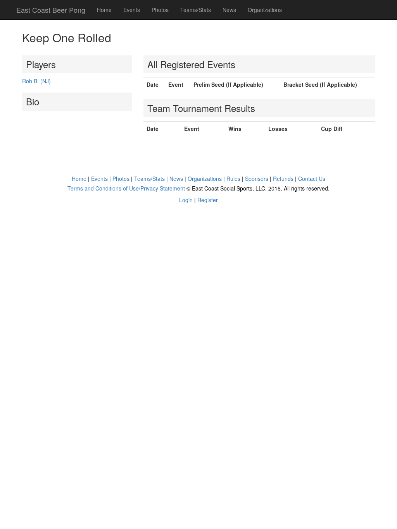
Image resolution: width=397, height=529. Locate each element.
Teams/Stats (195, 10)
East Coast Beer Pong (50, 10)
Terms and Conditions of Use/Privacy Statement (126, 188)
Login (186, 200)
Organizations (265, 10)
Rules (233, 178)
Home (104, 10)
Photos (160, 10)
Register (207, 200)
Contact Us (311, 178)
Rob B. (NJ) (36, 81)
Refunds (283, 178)
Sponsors (256, 178)
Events (131, 10)
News (229, 10)
